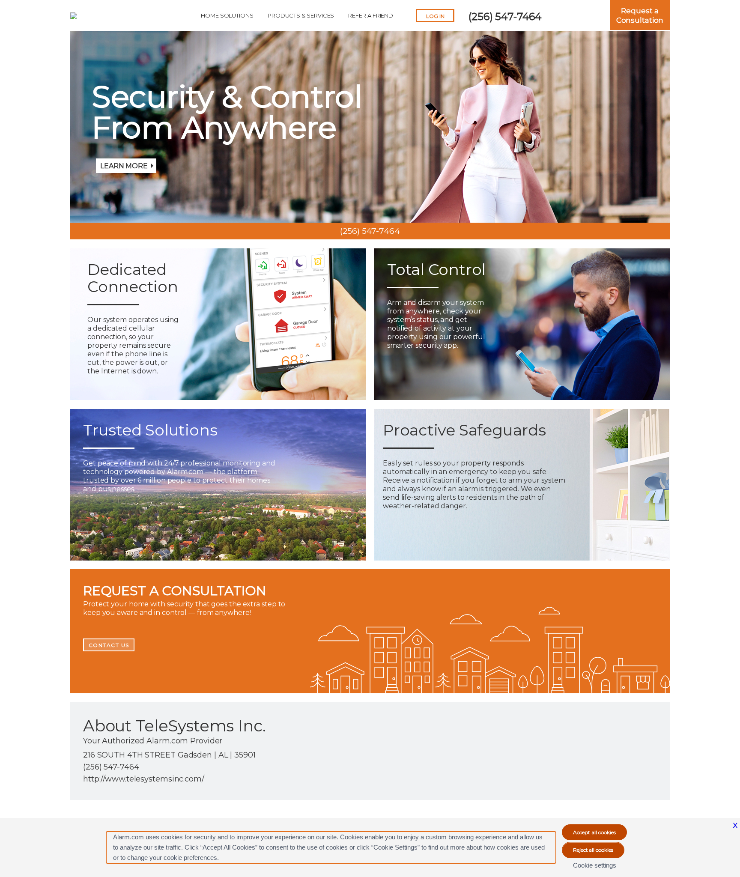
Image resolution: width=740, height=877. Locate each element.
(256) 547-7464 (505, 16)
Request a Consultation (640, 15)
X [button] (735, 825)
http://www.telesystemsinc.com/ (143, 779)
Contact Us (109, 645)
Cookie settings (594, 865)
